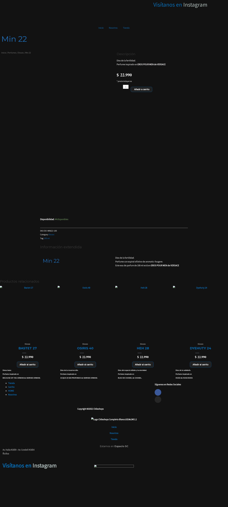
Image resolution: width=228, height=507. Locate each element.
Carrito (11, 386)
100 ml (46, 238)
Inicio (101, 27)
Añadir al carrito (27, 364)
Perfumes (12, 52)
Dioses (21, 52)
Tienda (126, 27)
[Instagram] (158, 399)
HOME (11, 390)
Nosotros (113, 27)
